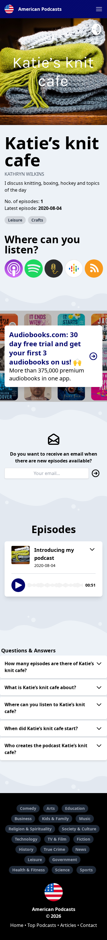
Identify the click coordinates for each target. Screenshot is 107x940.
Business (23, 818)
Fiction (83, 839)
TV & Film (57, 839)
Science (62, 870)
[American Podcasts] (53, 892)
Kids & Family (55, 818)
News (80, 849)
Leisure (15, 220)
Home (16, 925)
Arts (51, 808)
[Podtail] (53, 268)
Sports (86, 870)
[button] (99, 9)
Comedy (28, 808)
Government (64, 859)
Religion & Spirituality (30, 829)
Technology (26, 839)
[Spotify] (33, 268)
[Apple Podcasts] (13, 268)
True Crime (54, 849)
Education (75, 808)
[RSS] (94, 268)
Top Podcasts (41, 925)
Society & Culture (79, 829)
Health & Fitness (28, 870)
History (26, 849)
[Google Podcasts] (74, 268)
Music (84, 818)
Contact (88, 925)
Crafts (37, 220)
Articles (68, 925)
